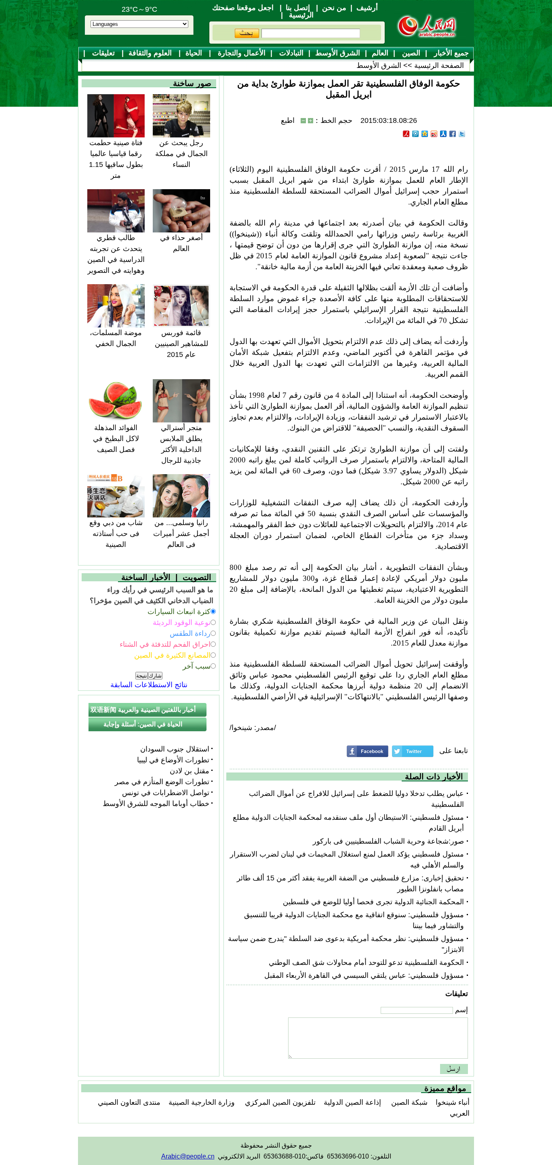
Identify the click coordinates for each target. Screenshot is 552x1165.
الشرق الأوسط (337, 53)
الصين (410, 53)
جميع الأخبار (450, 53)
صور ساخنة (192, 83)
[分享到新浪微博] (434, 134)
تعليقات (103, 53)
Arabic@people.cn (188, 1156)
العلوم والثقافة (151, 53)
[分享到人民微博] (406, 134)
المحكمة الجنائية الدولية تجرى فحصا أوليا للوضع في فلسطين (373, 902)
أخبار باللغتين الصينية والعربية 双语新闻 (143, 709)
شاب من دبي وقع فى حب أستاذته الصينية (116, 534)
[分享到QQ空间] (424, 134)
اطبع (288, 120)
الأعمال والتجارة (240, 53)
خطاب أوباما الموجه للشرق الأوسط (156, 804)
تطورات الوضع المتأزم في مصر (162, 782)
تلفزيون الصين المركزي (279, 1102)
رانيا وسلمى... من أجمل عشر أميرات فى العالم (181, 534)
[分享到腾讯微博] (415, 134)
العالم (380, 53)
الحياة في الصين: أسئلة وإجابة (142, 724)
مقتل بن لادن (189, 771)
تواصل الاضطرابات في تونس (165, 793)
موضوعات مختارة (279, 66)
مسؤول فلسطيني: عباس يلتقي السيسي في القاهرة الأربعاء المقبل (364, 975)
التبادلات (290, 53)
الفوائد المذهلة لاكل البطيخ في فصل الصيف (116, 439)
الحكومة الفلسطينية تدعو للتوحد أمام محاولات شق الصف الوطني (366, 962)
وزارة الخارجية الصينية (202, 1102)
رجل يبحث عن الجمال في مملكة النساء (181, 154)
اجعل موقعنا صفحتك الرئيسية (263, 11)
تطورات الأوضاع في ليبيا (173, 760)
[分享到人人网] (443, 134)
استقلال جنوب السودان (174, 749)
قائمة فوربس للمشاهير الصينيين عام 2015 (181, 344)
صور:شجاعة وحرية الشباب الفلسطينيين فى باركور (388, 841)
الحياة (194, 53)
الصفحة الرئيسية (439, 65)
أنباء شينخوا (453, 1102)
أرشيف (367, 8)
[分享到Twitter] (462, 134)
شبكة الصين (408, 1102)
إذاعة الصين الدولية (352, 1102)
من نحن (334, 8)
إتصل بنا (298, 8)
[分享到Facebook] (452, 134)
